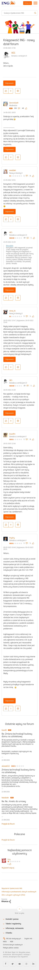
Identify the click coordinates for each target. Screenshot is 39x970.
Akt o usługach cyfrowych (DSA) (13, 895)
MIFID (5, 942)
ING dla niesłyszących (13, 939)
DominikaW (13, 103)
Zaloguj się (27, 3)
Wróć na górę (19, 913)
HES (13, 52)
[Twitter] (12, 964)
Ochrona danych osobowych (13, 945)
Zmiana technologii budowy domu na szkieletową (18, 771)
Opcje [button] (17, 90)
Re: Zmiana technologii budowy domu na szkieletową (17, 735)
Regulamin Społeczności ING (12, 888)
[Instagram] (26, 964)
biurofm (12, 434)
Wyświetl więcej (8, 868)
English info (28, 939)
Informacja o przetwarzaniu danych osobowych (19, 892)
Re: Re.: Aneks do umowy (14, 801)
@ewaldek (9, 246)
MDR (11, 942)
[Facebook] (5, 964)
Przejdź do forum (8, 824)
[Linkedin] (33, 964)
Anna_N (12, 311)
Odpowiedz (9, 83)
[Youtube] (19, 964)
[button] (5, 90)
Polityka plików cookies (11, 948)
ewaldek (12, 170)
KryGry (12, 538)
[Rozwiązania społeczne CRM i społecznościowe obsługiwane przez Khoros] (6, 901)
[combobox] (19, 13)
